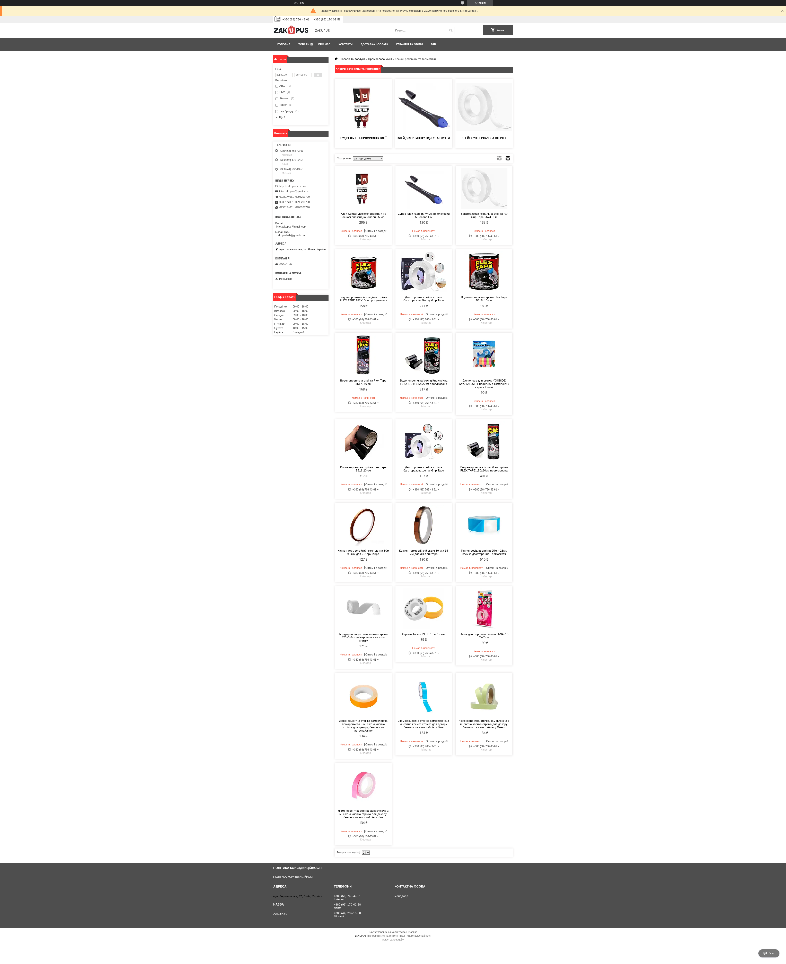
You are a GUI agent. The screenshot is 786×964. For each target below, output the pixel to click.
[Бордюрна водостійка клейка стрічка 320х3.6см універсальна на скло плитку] (363, 608)
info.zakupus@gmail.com (294, 191)
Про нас (324, 44)
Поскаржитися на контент (383, 935)
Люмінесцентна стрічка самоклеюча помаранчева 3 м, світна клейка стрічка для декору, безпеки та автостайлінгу (363, 725)
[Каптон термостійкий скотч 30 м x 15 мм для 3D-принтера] (424, 525)
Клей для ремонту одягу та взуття (424, 138)
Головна (283, 44)
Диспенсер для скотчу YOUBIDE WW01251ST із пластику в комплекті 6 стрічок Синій (483, 384)
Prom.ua (412, 932)
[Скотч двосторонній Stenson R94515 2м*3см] (484, 608)
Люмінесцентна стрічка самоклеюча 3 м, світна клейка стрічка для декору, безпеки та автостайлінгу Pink (363, 814)
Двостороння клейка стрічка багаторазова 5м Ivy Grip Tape (423, 298)
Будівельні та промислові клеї (363, 138)
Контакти (345, 44)
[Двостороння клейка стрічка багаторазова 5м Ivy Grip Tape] (424, 271)
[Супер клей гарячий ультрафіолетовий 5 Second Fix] (424, 188)
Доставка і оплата (374, 44)
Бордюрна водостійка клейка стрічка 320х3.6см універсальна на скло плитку (363, 637)
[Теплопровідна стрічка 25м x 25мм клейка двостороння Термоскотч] (484, 525)
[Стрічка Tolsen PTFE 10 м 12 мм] (424, 608)
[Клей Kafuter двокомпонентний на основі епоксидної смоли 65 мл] (363, 188)
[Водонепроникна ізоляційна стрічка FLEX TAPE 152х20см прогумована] (424, 355)
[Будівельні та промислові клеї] (363, 107)
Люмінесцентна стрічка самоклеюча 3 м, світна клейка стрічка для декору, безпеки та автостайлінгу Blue (423, 724)
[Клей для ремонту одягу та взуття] (423, 107)
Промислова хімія (380, 59)
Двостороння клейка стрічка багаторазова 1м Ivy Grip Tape (423, 469)
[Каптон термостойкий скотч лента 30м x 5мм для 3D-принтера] (363, 525)
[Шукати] (450, 30)
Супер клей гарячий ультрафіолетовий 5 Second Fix (424, 215)
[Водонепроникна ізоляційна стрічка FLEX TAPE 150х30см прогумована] (484, 441)
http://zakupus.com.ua (292, 186)
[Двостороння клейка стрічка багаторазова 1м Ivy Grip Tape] (424, 441)
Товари (303, 44)
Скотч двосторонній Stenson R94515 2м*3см (484, 635)
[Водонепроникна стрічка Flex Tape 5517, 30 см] (363, 355)
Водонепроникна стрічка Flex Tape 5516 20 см (363, 469)
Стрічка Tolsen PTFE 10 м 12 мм (423, 634)
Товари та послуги (352, 59)
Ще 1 (282, 117)
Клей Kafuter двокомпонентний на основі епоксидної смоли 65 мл (363, 215)
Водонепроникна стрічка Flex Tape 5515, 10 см (484, 298)
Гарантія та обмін (409, 44)
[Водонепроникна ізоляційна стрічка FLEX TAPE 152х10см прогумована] (363, 271)
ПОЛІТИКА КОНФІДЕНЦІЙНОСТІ (293, 876)
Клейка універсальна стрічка (484, 138)
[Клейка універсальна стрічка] (484, 107)
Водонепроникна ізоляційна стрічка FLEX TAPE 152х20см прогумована (423, 382)
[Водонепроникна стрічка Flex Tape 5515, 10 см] (484, 271)
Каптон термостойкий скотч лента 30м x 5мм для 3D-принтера (363, 552)
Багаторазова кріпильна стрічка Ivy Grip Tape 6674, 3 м (484, 215)
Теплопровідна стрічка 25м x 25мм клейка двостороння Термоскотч (484, 552)
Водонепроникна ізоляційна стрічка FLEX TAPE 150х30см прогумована (484, 469)
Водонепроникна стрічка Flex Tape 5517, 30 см (363, 382)
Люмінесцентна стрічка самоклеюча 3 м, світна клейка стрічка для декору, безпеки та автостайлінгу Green (484, 724)
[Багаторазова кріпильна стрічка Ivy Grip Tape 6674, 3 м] (484, 188)
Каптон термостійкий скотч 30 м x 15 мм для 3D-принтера (423, 552)
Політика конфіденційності (415, 935)
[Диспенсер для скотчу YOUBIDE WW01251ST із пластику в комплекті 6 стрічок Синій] (484, 355)
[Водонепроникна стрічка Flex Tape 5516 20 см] (363, 441)
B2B (433, 44)
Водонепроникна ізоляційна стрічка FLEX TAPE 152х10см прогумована (363, 298)
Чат (772, 953)
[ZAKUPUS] (291, 30)
